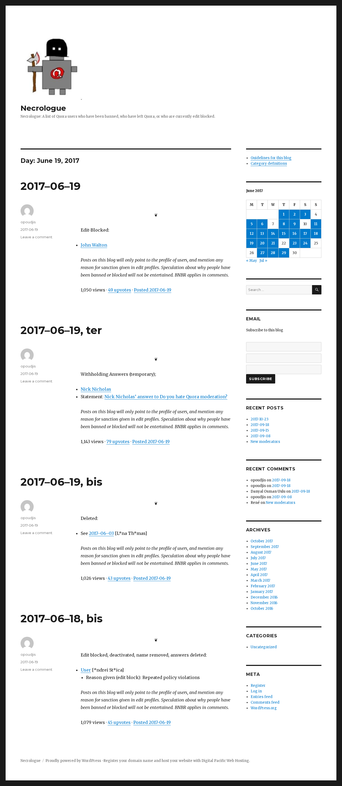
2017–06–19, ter (61, 330)
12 (252, 233)
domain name (140, 760)
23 (295, 243)
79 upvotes (118, 441)
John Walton (94, 245)
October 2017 (262, 541)
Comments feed (265, 702)
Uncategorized (264, 647)
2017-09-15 (260, 430)
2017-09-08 (260, 436)
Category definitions (269, 163)
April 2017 (259, 575)
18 (316, 233)
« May (251, 260)
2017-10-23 (260, 419)
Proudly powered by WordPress (73, 760)
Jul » (263, 260)
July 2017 (258, 558)
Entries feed (262, 697)
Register (258, 685)
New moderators (265, 441)
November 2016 (264, 603)
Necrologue (43, 108)
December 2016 (264, 597)
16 (295, 233)
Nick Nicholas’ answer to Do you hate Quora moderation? (165, 396)
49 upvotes (119, 290)
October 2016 (262, 608)
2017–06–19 (51, 186)
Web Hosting (238, 760)
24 (305, 243)
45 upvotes (119, 722)
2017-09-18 (260, 425)
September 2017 (265, 547)
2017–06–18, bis (62, 618)
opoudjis (28, 222)
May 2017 (259, 569)
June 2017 (259, 563)
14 (273, 233)
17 (305, 233)
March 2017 (260, 580)
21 (273, 243)
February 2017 (263, 586)
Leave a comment (36, 237)
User (86, 670)
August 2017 (261, 552)
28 (273, 253)
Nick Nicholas (96, 389)
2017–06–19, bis (61, 481)
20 (262, 243)
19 (252, 243)
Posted (152, 290)
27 (262, 253)
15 (284, 233)
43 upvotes (119, 578)
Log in (256, 691)
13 (262, 233)
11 (315, 224)
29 (284, 253)
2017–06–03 (101, 533)
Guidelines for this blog (271, 158)
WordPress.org (264, 708)
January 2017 (262, 591)
